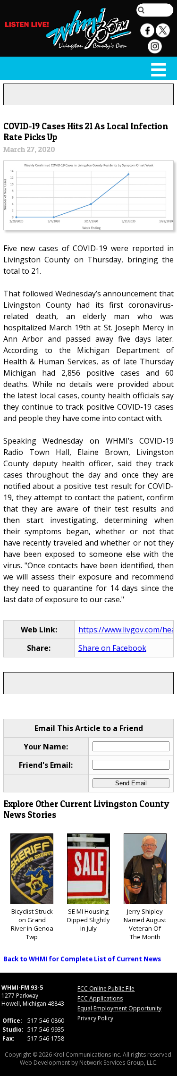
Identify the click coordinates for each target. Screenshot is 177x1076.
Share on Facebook (112, 648)
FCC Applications (100, 998)
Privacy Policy (95, 1018)
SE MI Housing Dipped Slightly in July (88, 920)
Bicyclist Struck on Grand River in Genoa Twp (32, 924)
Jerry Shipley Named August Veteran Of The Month (145, 924)
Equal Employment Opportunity (119, 1008)
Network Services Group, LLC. (118, 1063)
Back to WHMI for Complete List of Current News (82, 959)
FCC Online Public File (106, 988)
